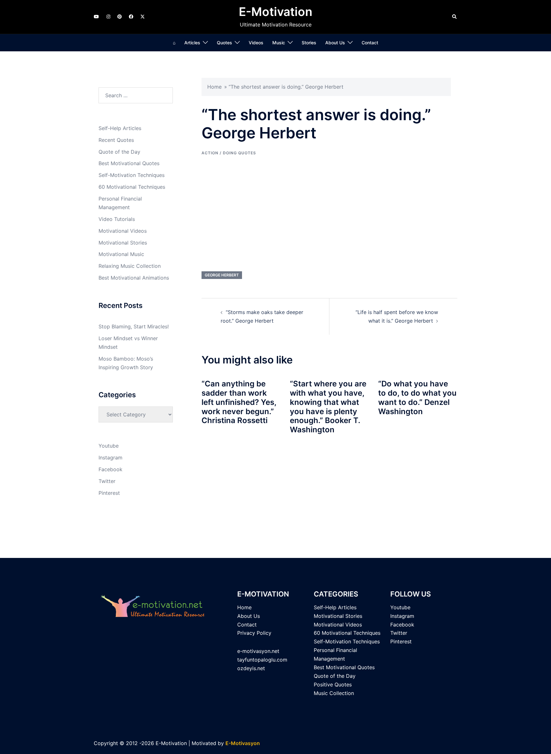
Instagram (110, 457)
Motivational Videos (123, 231)
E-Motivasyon (242, 743)
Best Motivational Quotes (129, 163)
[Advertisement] (329, 213)
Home (214, 87)
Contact (370, 42)
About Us (335, 42)
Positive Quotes (333, 684)
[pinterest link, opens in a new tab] (119, 16)
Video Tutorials (117, 219)
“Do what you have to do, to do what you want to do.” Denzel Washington (417, 397)
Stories (309, 42)
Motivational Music (121, 254)
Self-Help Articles (120, 128)
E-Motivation (275, 11)
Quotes (224, 42)
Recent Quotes (116, 140)
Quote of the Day (119, 152)
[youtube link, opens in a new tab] (96, 16)
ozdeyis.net (251, 668)
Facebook (110, 469)
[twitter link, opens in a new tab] (142, 16)
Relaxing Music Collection (130, 266)
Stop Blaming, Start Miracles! (134, 326)
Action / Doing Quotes (229, 152)
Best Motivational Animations (134, 278)
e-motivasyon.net (258, 651)
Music (278, 42)
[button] (454, 16)
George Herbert (222, 275)
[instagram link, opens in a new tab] (107, 16)
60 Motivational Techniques (132, 187)
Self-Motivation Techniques (132, 175)
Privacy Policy (254, 633)
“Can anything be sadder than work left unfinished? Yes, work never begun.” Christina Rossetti (239, 402)
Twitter (107, 481)
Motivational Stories (123, 242)
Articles (192, 42)
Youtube (109, 446)
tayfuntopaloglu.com (262, 659)
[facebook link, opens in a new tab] (130, 16)
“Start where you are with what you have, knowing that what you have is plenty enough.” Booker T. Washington (328, 406)
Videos (256, 42)
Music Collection (334, 693)
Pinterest (109, 493)
